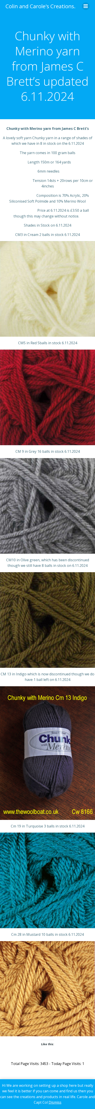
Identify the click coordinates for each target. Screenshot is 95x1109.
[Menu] (85, 6)
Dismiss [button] (55, 1102)
